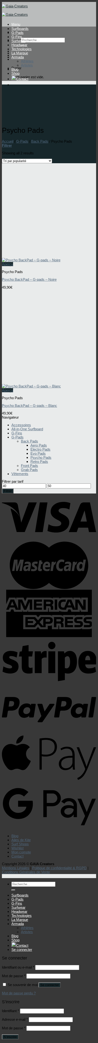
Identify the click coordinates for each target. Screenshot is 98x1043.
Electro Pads (40, 449)
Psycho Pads (40, 457)
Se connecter (49, 985)
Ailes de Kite (21, 840)
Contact (22, 79)
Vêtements (19, 474)
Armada (17, 57)
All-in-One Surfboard (27, 429)
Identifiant (10, 1011)
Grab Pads (29, 470)
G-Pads (17, 33)
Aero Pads (38, 445)
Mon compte (21, 852)
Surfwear (18, 41)
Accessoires (21, 425)
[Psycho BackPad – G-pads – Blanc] (31, 386)
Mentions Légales (15, 868)
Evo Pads (38, 453)
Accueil (7, 141)
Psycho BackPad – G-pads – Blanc (29, 406)
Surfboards (20, 29)
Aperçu (7, 264)
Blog (14, 69)
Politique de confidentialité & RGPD (59, 868)
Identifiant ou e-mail (18, 967)
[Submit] (13, 890)
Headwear (19, 45)
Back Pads (39, 141)
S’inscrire (10, 1037)
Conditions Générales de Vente (26, 872)
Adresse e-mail (15, 1019)
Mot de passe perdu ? (19, 993)
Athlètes (27, 61)
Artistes (27, 65)
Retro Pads (39, 462)
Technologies (21, 49)
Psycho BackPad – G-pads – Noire (29, 279)
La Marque (19, 53)
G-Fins (16, 37)
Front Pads (29, 466)
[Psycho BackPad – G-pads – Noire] (31, 260)
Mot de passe (13, 976)
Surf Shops (20, 844)
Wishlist (17, 848)
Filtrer (8, 491)
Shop (15, 73)
